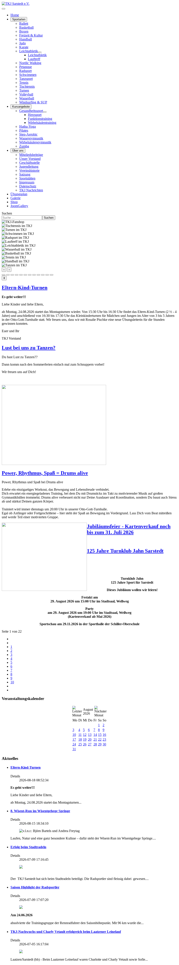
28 (95, 744)
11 (80, 734)
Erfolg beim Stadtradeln (28, 847)
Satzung (24, 174)
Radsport (25, 71)
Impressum (26, 182)
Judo (22, 43)
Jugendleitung (28, 166)
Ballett (23, 23)
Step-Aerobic (28, 134)
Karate (23, 47)
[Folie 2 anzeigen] (8, 275)
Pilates (23, 130)
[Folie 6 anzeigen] (25, 275)
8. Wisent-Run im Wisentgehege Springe (40, 811)
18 (80, 739)
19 (84, 739)
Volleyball (26, 94)
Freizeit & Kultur (31, 35)
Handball (25, 39)
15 (100, 734)
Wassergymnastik (31, 138)
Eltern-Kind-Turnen (24, 287)
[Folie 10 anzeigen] (43, 275)
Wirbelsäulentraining (42, 122)
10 (12, 682)
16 (104, 734)
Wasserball (26, 98)
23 (104, 739)
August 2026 (88, 711)
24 (74, 744)
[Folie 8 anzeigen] (34, 275)
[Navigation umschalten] (3, 8)
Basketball (26, 27)
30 (104, 744)
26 (84, 744)
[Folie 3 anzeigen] (12, 275)
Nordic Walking (30, 63)
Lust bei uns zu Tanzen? (28, 348)
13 (89, 734)
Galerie (15, 198)
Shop (14, 202)
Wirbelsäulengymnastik (35, 142)
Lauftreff (34, 59)
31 (74, 749)
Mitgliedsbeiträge (31, 155)
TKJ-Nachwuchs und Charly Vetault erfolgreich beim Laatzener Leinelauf (65, 932)
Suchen (7, 213)
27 (89, 744)
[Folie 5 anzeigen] (21, 275)
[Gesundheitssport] (44, 112)
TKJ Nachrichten (31, 190)
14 (95, 734)
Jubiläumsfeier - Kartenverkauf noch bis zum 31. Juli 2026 (128, 529)
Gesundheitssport (31, 111)
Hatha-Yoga (27, 126)
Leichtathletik (28, 51)
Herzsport (34, 115)
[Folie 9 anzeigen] (38, 275)
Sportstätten (27, 178)
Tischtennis (27, 86)
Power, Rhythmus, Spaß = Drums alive (45, 473)
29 (100, 744)
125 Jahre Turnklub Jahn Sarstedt (125, 551)
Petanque (25, 67)
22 (100, 739)
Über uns (18, 150)
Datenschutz (27, 186)
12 (84, 734)
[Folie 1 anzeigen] (3, 275)
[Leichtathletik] (39, 52)
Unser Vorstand (30, 159)
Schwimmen (27, 75)
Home (14, 15)
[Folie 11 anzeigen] (47, 275)
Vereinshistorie (29, 170)
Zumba (24, 146)
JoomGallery (19, 206)
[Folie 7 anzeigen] (29, 275)
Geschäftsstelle (29, 162)
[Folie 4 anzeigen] (16, 275)
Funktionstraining (40, 118)
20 (89, 739)
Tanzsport (26, 78)
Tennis (23, 82)
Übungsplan (18, 194)
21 (95, 739)
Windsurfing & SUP (33, 102)
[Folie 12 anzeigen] (51, 275)
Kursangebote (21, 106)
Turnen (24, 90)
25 (80, 744)
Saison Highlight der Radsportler (34, 887)
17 (74, 739)
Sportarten (18, 19)
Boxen (23, 31)
